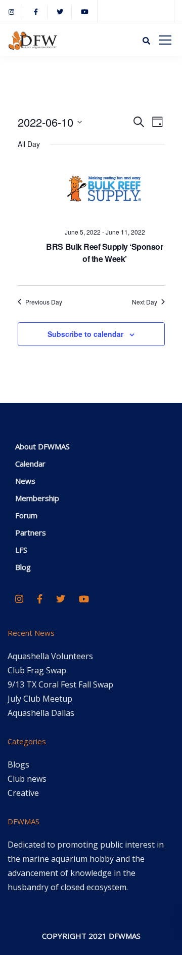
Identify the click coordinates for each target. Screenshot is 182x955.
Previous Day (43, 302)
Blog (23, 567)
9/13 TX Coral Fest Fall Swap (60, 684)
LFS (21, 550)
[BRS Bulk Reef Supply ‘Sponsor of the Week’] (105, 190)
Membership (37, 498)
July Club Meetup (40, 698)
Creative (23, 792)
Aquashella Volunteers (50, 656)
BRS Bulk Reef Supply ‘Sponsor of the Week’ (104, 252)
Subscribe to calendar (85, 334)
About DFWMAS (42, 446)
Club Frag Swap (37, 670)
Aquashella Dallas (41, 712)
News (25, 481)
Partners (30, 532)
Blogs (18, 764)
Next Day (144, 302)
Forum (26, 515)
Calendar (30, 464)
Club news (27, 778)
